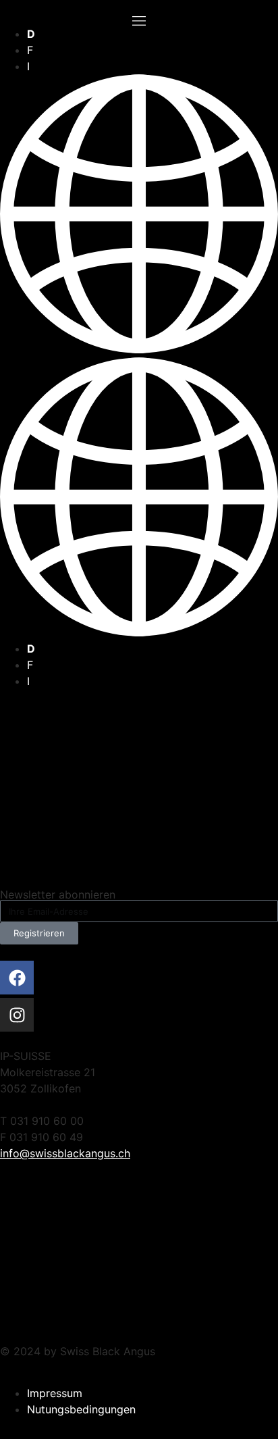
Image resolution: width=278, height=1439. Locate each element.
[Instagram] (17, 1015)
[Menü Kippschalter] (139, 21)
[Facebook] (17, 977)
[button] (139, 357)
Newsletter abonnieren (57, 894)
